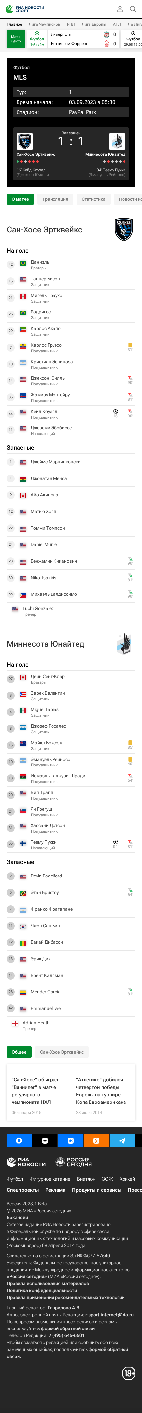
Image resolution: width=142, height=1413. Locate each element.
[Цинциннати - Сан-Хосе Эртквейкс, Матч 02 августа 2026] (29, 161)
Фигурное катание (50, 1179)
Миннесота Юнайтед (105, 154)
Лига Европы (94, 24)
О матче (20, 199)
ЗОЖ (107, 1179)
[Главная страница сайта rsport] (39, 9)
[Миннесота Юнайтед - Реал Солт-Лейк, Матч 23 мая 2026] (104, 161)
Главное (14, 24)
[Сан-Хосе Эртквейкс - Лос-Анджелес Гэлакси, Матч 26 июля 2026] (25, 161)
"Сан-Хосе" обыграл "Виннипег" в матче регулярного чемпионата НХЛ (35, 1091)
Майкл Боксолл (47, 742)
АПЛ (117, 24)
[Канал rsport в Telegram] (122, 1140)
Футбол (21, 67)
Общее (19, 1052)
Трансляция (55, 199)
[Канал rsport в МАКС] (19, 1140)
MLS (20, 77)
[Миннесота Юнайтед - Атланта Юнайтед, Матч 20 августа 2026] (124, 161)
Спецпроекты (23, 1190)
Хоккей (127, 1179)
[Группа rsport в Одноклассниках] (96, 1140)
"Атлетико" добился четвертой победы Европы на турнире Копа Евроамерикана (101, 1091)
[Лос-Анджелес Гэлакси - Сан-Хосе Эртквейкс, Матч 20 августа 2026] (37, 161)
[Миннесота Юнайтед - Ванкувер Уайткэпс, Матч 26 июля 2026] (112, 161)
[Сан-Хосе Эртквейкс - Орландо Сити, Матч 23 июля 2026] (21, 161)
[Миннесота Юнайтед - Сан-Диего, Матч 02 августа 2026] (116, 161)
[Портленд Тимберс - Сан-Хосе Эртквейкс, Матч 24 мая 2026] (18, 161)
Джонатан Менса (49, 478)
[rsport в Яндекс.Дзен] (44, 1140)
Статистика (94, 199)
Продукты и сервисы (96, 1190)
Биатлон (86, 1179)
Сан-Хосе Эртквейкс (36, 154)
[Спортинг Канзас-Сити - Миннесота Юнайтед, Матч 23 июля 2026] (108, 161)
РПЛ (71, 24)
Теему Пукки (114, 170)
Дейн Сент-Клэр (48, 676)
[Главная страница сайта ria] (7, 9)
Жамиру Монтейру (50, 394)
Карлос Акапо (46, 328)
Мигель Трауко (46, 295)
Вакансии (17, 1217)
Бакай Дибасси (47, 942)
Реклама (55, 1190)
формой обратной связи (68, 1328)
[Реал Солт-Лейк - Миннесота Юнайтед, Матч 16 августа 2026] (120, 161)
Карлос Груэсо (46, 345)
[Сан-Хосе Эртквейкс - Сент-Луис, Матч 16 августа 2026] (33, 161)
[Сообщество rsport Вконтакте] (70, 1140)
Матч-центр (16, 39)
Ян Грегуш (41, 809)
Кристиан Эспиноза (52, 361)
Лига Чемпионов (44, 24)
